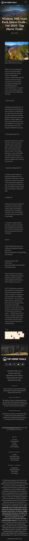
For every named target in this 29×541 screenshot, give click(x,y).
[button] (6, 364)
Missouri (17, 338)
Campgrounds (14, 468)
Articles (14, 443)
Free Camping (14, 473)
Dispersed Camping (14, 469)
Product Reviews (14, 441)
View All (14, 454)
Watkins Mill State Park (11, 332)
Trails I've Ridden (14, 460)
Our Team (14, 439)
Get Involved (15, 445)
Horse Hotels (14, 471)
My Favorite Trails (14, 456)
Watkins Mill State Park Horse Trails (13, 333)
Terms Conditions (14, 447)
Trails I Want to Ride (14, 458)
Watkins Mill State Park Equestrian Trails (14, 337)
